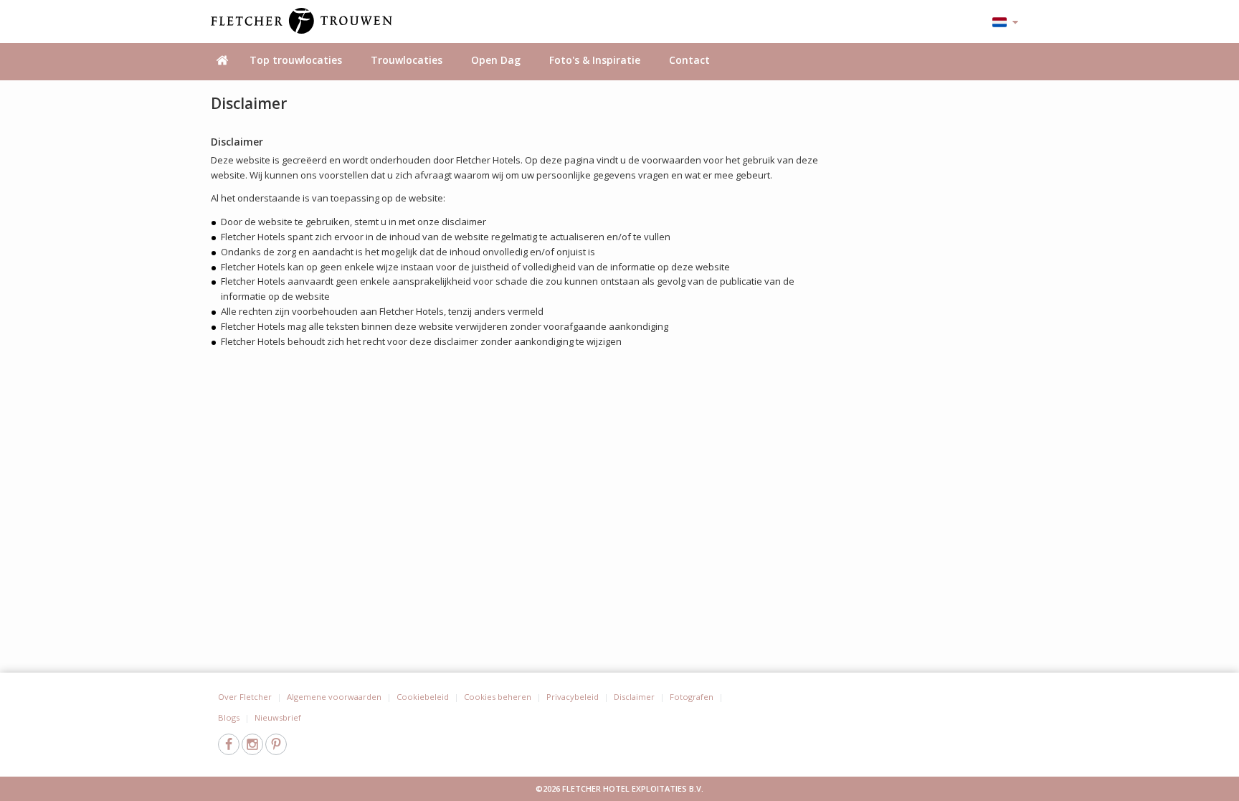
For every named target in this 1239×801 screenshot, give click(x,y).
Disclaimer (634, 696)
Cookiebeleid (423, 696)
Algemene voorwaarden (334, 696)
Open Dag (496, 60)
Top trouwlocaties (296, 60)
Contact (689, 60)
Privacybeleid (572, 696)
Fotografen (691, 696)
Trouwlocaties (406, 60)
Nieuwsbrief (278, 717)
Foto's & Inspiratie (594, 60)
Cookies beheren (497, 696)
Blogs (228, 717)
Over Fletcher (245, 696)
